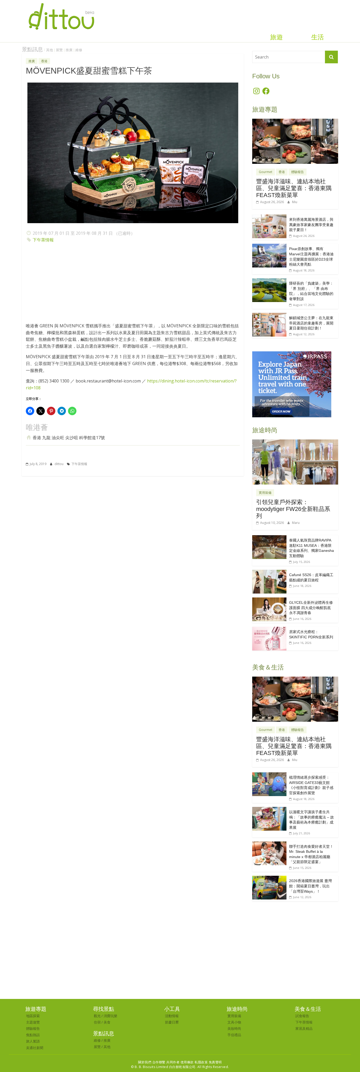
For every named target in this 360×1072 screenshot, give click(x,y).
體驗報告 (297, 172)
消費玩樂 (110, 1015)
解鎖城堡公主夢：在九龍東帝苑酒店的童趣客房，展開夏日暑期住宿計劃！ (311, 323)
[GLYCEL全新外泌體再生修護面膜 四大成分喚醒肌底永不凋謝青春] (269, 600)
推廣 (69, 50)
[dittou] (61, 3)
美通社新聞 (34, 1047)
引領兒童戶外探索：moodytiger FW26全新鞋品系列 (293, 509)
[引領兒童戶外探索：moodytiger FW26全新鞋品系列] (295, 442)
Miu (294, 202)
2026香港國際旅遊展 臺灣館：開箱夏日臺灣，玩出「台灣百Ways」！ (310, 886)
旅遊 (276, 37)
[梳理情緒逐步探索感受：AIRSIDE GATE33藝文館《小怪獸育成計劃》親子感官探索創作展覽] (269, 775)
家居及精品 (304, 1028)
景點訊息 (32, 49)
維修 (78, 50)
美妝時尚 (234, 1028)
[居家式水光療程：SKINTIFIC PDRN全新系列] (269, 629)
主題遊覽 (33, 1022)
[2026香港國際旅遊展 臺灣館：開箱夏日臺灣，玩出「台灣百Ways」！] (269, 878)
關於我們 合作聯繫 (152, 1062)
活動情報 (172, 1015)
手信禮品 (234, 1034)
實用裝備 (265, 492)
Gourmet (265, 172)
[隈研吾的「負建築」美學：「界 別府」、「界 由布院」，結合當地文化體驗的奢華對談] (269, 281)
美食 (107, 1022)
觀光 (97, 1015)
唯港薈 (37, 427)
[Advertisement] (133, 284)
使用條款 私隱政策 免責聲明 (201, 1062)
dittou (59, 464)
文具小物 (234, 1022)
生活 (317, 37)
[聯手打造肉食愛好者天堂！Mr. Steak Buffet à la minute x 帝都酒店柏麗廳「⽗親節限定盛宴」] (269, 844)
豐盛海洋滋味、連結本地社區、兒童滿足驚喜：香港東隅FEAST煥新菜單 (294, 188)
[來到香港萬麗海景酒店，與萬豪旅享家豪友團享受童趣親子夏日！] (269, 217)
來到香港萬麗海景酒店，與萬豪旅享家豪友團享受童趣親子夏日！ (311, 224)
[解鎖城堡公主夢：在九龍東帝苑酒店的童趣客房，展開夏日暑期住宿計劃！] (269, 315)
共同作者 (172, 1062)
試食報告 (302, 1015)
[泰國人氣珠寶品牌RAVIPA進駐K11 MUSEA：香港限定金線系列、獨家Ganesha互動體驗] (269, 537)
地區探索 (33, 1015)
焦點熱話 (33, 1034)
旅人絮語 (33, 1041)
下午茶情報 (43, 240)
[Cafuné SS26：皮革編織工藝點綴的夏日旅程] (269, 572)
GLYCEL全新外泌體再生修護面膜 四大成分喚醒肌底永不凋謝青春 (311, 607)
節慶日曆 (172, 1022)
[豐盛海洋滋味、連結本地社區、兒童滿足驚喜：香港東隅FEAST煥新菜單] (295, 121)
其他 (49, 50)
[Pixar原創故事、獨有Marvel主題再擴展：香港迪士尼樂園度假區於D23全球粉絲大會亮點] (269, 246)
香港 (44, 61)
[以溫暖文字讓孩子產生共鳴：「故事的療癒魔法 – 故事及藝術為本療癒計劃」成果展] (269, 809)
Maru (296, 522)
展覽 (59, 50)
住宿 (97, 1022)
